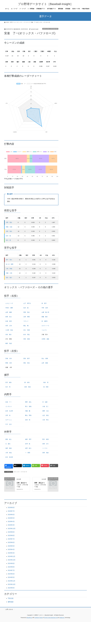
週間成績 (10, 602)
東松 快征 (26, 363)
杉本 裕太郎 (9, 457)
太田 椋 (7, 415)
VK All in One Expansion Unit (51, 617)
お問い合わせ (9, 609)
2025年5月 (11, 546)
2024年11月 (11, 556)
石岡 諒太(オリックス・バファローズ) (22, 485)
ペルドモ (44, 330)
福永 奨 (45, 382)
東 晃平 (44, 303)
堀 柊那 (45, 387)
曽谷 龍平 (26, 358)
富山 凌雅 (45, 358)
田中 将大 (9, 259)
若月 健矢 (8, 382)
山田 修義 (45, 363)
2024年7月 (11, 570)
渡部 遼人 (8, 439)
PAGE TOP (87, 601)
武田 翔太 (9, 231)
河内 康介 (8, 334)
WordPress (29, 617)
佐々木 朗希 (9, 264)
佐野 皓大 (28, 448)
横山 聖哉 (28, 415)
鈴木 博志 (26, 334)
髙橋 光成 (9, 227)
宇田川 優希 (9, 308)
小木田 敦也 (9, 330)
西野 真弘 (28, 402)
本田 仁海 (8, 325)
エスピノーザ (9, 303)
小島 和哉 (9, 268)
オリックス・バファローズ (50, 28)
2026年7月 (11, 511)
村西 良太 (8, 316)
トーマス (44, 448)
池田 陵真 (8, 448)
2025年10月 (11, 528)
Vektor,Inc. (62, 617)
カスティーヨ (45, 325)
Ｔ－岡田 (27, 452)
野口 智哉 (28, 406)
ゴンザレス (8, 406)
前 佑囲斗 (45, 321)
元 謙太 (7, 443)
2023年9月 (11, 588)
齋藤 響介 (45, 316)
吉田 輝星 (26, 316)
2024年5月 (11, 577)
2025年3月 (11, 553)
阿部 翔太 (26, 312)
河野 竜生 (9, 222)
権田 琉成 (8, 343)
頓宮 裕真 (27, 387)
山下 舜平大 (27, 303)
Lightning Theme (39, 617)
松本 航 (8, 235)
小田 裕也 (8, 452)
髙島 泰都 (26, 339)
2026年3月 (11, 525)
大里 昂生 (45, 420)
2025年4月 (11, 549)
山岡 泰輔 (8, 312)
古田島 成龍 (45, 339)
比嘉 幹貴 (8, 321)
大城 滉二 (45, 406)
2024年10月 (11, 560)
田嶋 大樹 (8, 363)
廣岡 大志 (45, 411)
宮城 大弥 (8, 358)
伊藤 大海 (9, 273)
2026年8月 (11, 507)
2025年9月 (11, 532)
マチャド (25, 321)
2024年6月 (11, 574)
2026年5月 (11, 518)
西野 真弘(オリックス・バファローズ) (40, 485)
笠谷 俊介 (9, 277)
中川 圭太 (8, 424)
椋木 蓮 (25, 308)
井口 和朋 (26, 330)
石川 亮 (7, 387)
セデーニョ (8, 420)
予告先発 (10, 598)
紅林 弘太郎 (9, 411)
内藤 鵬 (27, 411)
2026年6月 (11, 514)
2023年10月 (11, 584)
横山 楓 (25, 325)
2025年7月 (11, 539)
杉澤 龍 (27, 443)
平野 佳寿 (45, 308)
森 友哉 (26, 382)
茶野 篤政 (45, 452)
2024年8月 (11, 567)
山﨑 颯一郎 (45, 312)
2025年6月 (11, 542)
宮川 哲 (8, 240)
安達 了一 (8, 402)
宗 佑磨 (44, 402)
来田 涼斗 (45, 443)
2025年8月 (11, 535)
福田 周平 (28, 439)
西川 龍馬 (45, 439)
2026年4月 (11, 521)
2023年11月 (11, 581)
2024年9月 (11, 563)
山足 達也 (45, 415)
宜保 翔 (27, 420)
